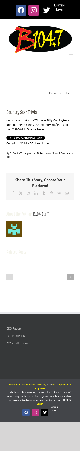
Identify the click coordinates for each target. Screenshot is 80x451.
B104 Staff (16, 153)
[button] (9, 277)
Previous (55, 93)
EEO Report (13, 328)
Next (68, 93)
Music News (51, 153)
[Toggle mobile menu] (71, 56)
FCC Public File (16, 336)
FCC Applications (17, 343)
